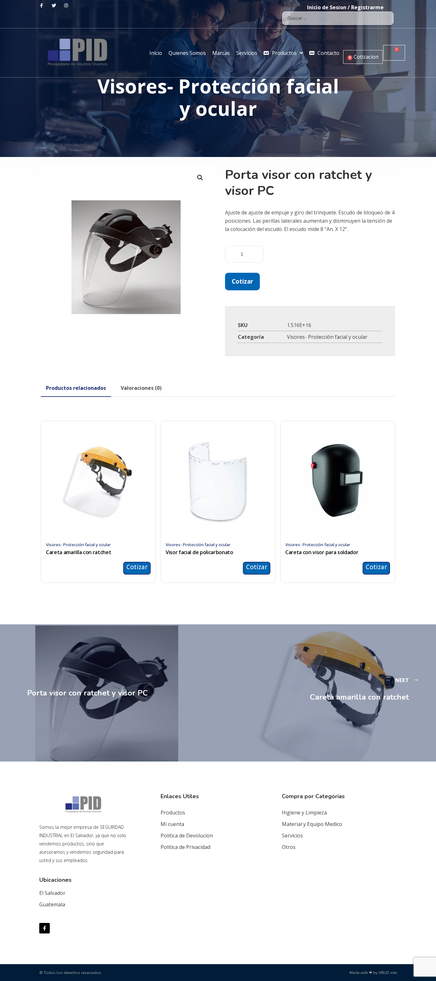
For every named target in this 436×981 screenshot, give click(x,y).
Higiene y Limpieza (304, 812)
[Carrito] (394, 53)
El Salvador (52, 892)
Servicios (292, 835)
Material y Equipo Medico (312, 824)
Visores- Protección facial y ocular (327, 336)
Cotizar (242, 281)
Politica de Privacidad (185, 847)
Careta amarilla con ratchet (78, 552)
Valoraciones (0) (141, 387)
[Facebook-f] (44, 928)
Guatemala (52, 904)
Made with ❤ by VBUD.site (373, 972)
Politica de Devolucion (187, 835)
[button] (200, 177)
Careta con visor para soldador (321, 552)
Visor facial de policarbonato (199, 552)
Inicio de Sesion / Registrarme (345, 7)
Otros (289, 847)
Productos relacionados (76, 387)
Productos (173, 812)
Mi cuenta (172, 824)
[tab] (76, 388)
